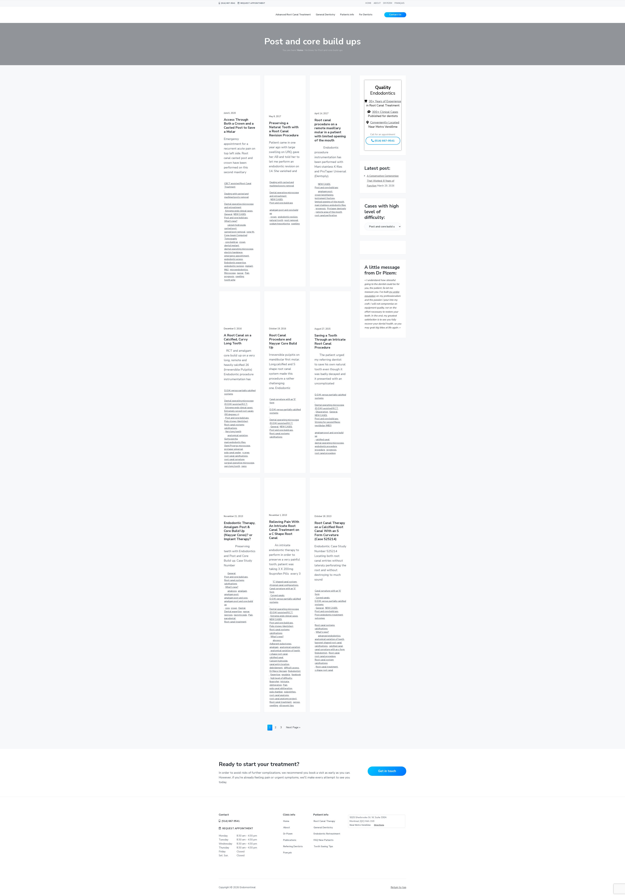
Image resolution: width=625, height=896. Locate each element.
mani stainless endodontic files (330, 205)
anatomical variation (238, 435)
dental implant (231, 245)
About (286, 827)
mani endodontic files (235, 442)
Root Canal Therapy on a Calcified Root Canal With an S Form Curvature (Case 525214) (329, 531)
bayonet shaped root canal (328, 642)
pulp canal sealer (232, 452)
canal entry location (279, 664)
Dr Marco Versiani (278, 671)
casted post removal (234, 231)
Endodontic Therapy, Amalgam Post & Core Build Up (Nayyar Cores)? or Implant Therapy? (239, 531)
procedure (320, 449)
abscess (277, 640)
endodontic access (233, 259)
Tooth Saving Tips (323, 846)
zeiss (244, 466)
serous (296, 702)
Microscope (230, 273)
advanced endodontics (329, 635)
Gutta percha (231, 438)
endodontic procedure (326, 446)
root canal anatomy (279, 695)
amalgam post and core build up (284, 212)
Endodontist (294, 671)
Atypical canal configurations (284, 585)
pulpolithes (290, 691)
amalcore (232, 591)
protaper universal (233, 449)
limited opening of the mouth (329, 201)
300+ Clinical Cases (385, 112)
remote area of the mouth (329, 212)
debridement (276, 667)
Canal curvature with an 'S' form (283, 401)
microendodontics (239, 269)
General (228, 214)
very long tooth (232, 466)
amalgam (242, 591)
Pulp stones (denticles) (236, 421)
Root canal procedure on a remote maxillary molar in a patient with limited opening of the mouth (330, 130)
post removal (291, 220)
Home (286, 821)
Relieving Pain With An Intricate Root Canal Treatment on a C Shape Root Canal (284, 530)
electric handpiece (233, 252)
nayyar (240, 273)
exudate (286, 674)
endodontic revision (234, 266)
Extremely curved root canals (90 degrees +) (239, 413)
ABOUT (377, 3)
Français (287, 852)
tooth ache (229, 280)
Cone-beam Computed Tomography (235, 237)
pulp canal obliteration (281, 688)
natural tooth (276, 220)
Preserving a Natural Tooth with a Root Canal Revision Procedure (284, 129)
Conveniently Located (384, 122)
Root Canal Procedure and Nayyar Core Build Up (283, 341)
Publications (289, 840)
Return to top (398, 887)
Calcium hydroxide (279, 660)
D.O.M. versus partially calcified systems (240, 392)
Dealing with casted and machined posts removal (236, 195)
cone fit (250, 231)
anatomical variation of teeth (285, 650)
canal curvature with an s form (330, 649)
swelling (240, 276)
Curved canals (277, 595)
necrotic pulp (240, 615)
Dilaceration (322, 411)
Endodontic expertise (235, 262)
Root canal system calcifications (324, 661)
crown (242, 242)
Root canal (334, 653)
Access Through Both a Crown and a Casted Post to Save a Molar (239, 126)
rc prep (245, 452)
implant (249, 266)
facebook (296, 674)
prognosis (229, 276)
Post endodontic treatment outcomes (329, 616)
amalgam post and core (236, 597)
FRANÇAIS (399, 3)
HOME (368, 3)
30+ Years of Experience (385, 101)
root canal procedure (325, 453)
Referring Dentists (293, 846)
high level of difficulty (281, 678)
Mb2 (226, 269)
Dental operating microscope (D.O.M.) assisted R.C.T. (239, 402)
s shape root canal (324, 670)
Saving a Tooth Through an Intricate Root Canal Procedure (330, 342)
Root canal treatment (235, 621)
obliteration (276, 685)
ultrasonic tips (286, 705)
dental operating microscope (238, 249)
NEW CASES (240, 214)
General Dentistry (323, 827)
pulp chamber (276, 691)
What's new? (230, 221)
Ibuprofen (274, 681)
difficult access (291, 667)
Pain (247, 273)
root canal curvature (234, 459)
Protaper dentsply (336, 208)
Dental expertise (233, 611)
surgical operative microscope (239, 462)
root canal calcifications (236, 456)
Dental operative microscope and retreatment (239, 206)
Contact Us (395, 14)
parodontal (230, 618)
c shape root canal (279, 654)
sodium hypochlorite (280, 223)
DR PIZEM (387, 3)
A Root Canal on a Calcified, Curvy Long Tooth (237, 339)
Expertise (275, 674)
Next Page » (293, 728)
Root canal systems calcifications (234, 426)
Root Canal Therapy (324, 821)
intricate (284, 681)
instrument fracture (325, 198)
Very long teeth (233, 431)
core (227, 608)
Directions (379, 825)
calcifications (321, 646)
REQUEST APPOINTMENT (252, 3)
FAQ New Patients (323, 840)
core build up (231, 242)
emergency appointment (236, 255)
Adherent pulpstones (280, 643)
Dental (241, 608)
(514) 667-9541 (227, 3)
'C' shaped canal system (285, 581)
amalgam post (325, 191)
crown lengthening (324, 195)
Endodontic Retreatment (327, 833)
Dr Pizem (287, 833)
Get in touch (387, 771)
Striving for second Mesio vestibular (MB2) (327, 424)
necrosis (228, 615)
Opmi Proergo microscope (237, 445)
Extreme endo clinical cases (239, 210)
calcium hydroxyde (237, 225)
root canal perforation (326, 215)
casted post (230, 228)
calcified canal (322, 439)
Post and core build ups (236, 217)
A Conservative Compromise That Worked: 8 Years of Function (383, 180)
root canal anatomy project (283, 698)
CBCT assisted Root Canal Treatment (237, 185)
